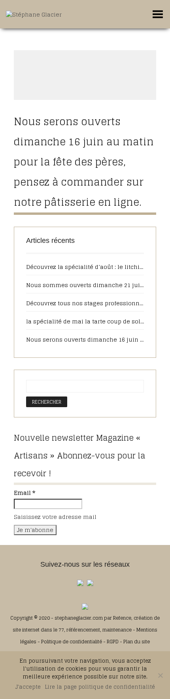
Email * (24, 493)
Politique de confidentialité (71, 641)
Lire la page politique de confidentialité (100, 687)
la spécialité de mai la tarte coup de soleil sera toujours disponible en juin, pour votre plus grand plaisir (85, 321)
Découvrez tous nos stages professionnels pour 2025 (85, 303)
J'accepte (28, 687)
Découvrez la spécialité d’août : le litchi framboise (85, 267)
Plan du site (136, 641)
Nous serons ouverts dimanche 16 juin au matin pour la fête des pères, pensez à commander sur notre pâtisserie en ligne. (84, 162)
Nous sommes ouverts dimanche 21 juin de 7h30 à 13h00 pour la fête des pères (85, 285)
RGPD (113, 641)
